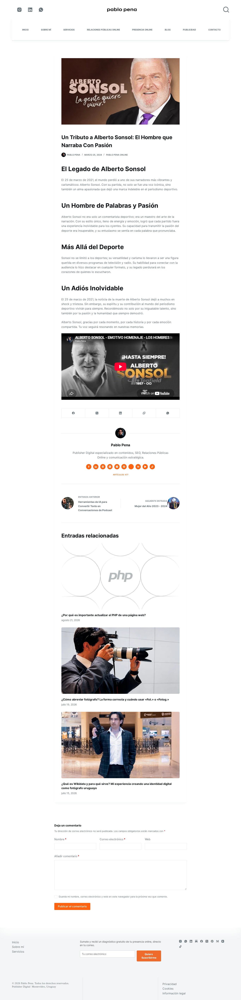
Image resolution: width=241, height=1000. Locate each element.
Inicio (25, 29)
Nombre (60, 839)
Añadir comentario (66, 856)
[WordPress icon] (131, 466)
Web (147, 839)
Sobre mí (46, 29)
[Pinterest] (212, 941)
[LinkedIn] (30, 10)
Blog (168, 29)
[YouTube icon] (145, 466)
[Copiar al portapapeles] (144, 413)
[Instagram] (19, 10)
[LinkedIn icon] (95, 466)
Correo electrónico (112, 839)
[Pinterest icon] (124, 466)
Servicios (69, 29)
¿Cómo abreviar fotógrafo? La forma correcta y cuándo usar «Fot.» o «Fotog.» (115, 699)
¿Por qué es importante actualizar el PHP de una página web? (103, 615)
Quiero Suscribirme (148, 956)
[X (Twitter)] (97, 413)
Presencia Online (142, 29)
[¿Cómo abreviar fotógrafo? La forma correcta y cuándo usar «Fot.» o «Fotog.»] (120, 660)
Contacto (214, 29)
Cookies (167, 988)
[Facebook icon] (88, 466)
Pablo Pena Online (117, 154)
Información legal (174, 993)
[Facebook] (73, 413)
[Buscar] (226, 10)
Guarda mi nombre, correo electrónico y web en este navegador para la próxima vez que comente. (113, 896)
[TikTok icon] (152, 466)
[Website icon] (103, 466)
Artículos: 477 (120, 474)
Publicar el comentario (72, 906)
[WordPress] (196, 941)
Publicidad (189, 29)
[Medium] (217, 941)
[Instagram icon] (117, 466)
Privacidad (169, 984)
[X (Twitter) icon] (110, 466)
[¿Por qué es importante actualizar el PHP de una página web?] (120, 576)
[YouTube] (222, 941)
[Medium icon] (138, 466)
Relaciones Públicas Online (103, 29)
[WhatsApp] (41, 10)
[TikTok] (180, 946)
